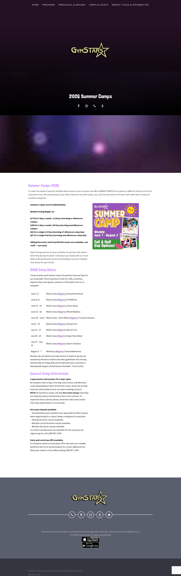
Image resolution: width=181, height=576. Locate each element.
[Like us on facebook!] (78, 106)
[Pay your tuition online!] (102, 106)
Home (35, 4)
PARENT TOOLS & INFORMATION (130, 4)
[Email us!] (90, 514)
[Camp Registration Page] (115, 226)
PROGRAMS (48, 4)
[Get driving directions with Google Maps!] (81, 514)
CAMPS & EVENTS (98, 4)
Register (62, 293)
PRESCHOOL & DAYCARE (72, 4)
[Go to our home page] (109, 514)
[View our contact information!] (94, 106)
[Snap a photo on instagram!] (86, 106)
